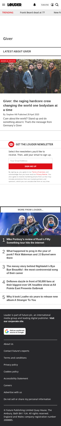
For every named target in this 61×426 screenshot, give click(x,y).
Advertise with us (13, 392)
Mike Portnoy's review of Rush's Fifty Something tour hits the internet (28, 241)
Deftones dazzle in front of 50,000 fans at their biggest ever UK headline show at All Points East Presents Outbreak (31, 285)
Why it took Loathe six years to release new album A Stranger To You (32, 298)
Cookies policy (11, 371)
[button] (3, 4)
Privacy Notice (41, 174)
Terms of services (39, 172)
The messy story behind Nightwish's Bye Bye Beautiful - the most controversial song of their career (32, 269)
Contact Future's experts (16, 350)
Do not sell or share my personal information (27, 399)
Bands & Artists (8, 61)
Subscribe (45, 5)
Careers (8, 385)
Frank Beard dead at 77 (32, 12)
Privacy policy (11, 364)
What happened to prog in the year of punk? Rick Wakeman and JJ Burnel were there (31, 254)
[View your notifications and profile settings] (34, 5)
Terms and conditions (15, 357)
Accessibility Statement (16, 378)
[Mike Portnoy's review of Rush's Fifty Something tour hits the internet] (30, 230)
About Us (8, 343)
